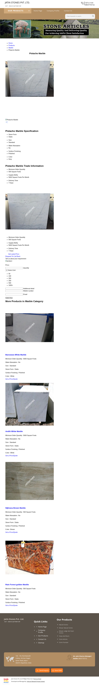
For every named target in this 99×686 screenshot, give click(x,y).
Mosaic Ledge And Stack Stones (66, 632)
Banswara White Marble (15, 355)
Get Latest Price (13, 254)
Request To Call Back (12, 256)
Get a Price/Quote (11, 379)
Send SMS (58, 670)
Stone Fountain (63, 642)
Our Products (15, 10)
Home (11, 43)
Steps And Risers (64, 636)
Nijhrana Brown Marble (15, 508)
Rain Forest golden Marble (17, 585)
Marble (11, 48)
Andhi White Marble (14, 431)
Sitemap (41, 643)
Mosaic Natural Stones (66, 628)
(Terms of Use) (37, 679)
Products (12, 45)
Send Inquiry (44, 670)
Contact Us (68, 11)
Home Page (38, 11)
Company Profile (53, 11)
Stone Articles (63, 639)
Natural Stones (63, 625)
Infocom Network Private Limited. (36, 681)
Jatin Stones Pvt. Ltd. (17, 4)
